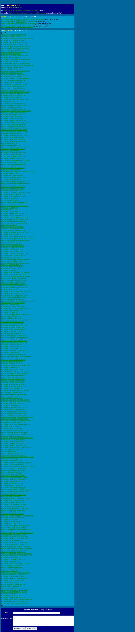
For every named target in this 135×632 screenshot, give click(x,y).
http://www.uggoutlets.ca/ (9, 588)
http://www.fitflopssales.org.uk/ (11, 398)
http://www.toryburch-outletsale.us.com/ (14, 337)
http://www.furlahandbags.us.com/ (12, 502)
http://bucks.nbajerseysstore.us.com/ (13, 449)
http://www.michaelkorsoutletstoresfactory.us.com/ (17, 65)
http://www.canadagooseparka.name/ (13, 445)
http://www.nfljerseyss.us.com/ (11, 367)
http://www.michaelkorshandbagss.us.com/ (15, 223)
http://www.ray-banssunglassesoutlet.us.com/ (16, 291)
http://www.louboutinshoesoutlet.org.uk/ (14, 419)
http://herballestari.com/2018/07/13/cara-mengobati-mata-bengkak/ (23, 19)
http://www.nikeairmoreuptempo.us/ (13, 470)
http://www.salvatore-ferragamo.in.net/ (13, 202)
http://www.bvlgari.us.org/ (9, 289)
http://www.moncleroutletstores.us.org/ (14, 274)
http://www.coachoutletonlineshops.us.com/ (15, 92)
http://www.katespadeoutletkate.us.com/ (14, 42)
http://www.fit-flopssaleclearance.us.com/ (14, 286)
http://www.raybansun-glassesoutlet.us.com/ (15, 192)
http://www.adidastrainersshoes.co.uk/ (13, 597)
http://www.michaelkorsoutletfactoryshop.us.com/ (17, 457)
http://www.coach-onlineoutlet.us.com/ (14, 280)
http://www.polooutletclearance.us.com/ (14, 407)
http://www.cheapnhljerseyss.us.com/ (13, 139)
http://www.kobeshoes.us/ (9, 270)
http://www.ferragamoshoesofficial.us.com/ (15, 550)
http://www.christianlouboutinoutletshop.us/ (15, 46)
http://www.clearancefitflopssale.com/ (13, 569)
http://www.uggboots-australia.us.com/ (13, 35)
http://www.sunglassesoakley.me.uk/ (13, 267)
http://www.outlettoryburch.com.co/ (13, 384)
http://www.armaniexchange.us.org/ (13, 381)
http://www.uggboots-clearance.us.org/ (14, 386)
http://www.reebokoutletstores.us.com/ (13, 95)
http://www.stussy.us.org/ (9, 173)
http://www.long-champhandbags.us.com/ (15, 217)
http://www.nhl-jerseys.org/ (10, 211)
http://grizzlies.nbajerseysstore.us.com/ (13, 156)
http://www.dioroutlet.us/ (9, 143)
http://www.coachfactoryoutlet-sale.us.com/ (15, 122)
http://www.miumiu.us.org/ (10, 561)
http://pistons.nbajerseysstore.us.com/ (13, 455)
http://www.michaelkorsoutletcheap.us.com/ (15, 546)
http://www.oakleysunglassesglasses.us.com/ (15, 63)
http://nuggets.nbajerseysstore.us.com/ (13, 535)
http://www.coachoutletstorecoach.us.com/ (15, 390)
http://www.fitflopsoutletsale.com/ (12, 362)
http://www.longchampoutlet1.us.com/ (13, 50)
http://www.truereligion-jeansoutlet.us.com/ (15, 272)
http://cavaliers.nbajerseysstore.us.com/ (14, 130)
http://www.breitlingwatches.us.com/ (13, 282)
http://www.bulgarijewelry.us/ (11, 242)
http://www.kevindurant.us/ (10, 352)
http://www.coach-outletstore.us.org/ (13, 168)
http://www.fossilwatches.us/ (10, 594)
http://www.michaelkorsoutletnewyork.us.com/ (16, 548)
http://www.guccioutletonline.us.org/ (13, 149)
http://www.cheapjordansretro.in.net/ (13, 162)
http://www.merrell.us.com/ (10, 234)
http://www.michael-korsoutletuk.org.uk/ (14, 371)
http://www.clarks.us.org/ (9, 459)
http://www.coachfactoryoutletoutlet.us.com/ (15, 373)
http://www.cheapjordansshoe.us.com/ (13, 185)
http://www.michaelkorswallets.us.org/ (13, 474)
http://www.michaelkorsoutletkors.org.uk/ (14, 491)
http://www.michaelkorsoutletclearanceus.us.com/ (17, 236)
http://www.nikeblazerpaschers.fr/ (12, 403)
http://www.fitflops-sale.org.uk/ (11, 318)
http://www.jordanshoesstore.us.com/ (13, 360)
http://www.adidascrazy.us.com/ (11, 107)
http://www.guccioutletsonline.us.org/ (13, 116)
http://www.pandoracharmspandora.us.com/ (15, 259)
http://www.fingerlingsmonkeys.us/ (12, 440)
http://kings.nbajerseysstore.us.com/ (12, 248)
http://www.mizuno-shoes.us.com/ (12, 204)
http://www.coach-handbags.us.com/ (13, 177)
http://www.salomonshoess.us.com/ (12, 333)
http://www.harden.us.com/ (10, 200)
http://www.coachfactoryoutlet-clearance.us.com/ (17, 417)
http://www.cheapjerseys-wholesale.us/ (14, 574)
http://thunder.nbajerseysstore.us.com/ (13, 61)
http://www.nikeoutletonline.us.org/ (12, 86)
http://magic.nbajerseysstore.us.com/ (13, 379)
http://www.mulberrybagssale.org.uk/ (13, 487)
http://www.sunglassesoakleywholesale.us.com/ (16, 554)
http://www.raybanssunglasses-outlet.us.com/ (16, 111)
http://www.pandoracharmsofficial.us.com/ (15, 183)
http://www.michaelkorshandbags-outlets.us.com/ (17, 516)
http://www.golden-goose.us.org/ (12, 430)
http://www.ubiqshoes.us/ (9, 208)
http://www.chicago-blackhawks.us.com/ (14, 536)
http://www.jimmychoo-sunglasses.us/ (13, 329)
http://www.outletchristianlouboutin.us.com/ (15, 498)
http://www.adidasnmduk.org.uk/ (12, 567)
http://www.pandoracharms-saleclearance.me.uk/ (17, 438)
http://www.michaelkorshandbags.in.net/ (14, 478)
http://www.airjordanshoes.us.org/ (12, 331)
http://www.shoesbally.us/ (9, 209)
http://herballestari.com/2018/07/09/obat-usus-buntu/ (18, 21)
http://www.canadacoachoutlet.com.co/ (14, 135)
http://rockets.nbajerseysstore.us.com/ (13, 80)
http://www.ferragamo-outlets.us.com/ (13, 124)
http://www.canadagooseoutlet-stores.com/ (15, 166)
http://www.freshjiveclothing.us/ (11, 175)
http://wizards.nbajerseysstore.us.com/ (13, 394)
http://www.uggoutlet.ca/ (9, 225)
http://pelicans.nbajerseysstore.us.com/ (13, 495)
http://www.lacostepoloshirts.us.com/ (13, 377)
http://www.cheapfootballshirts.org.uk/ (13, 297)
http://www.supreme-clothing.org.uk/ (13, 284)
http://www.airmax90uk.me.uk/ (11, 344)
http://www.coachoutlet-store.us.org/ (13, 306)
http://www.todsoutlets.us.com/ (11, 36)
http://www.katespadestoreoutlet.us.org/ (14, 84)
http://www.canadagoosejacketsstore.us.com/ (16, 314)
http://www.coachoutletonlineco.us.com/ (14, 141)
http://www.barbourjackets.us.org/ (12, 67)
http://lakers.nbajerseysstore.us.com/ (13, 303)
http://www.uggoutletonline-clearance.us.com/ (16, 356)
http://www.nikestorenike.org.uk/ (12, 310)
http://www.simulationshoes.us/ (11, 265)
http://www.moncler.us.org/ (10, 405)
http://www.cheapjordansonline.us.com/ (14, 341)
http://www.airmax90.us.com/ (11, 426)
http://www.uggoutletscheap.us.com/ (13, 584)
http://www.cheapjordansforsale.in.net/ (13, 479)
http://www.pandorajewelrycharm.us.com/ (15, 94)
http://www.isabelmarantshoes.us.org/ (13, 476)
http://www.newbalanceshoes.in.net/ (13, 88)
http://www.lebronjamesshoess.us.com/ (14, 500)
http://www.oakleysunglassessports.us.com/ (15, 48)
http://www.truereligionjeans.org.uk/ (13, 552)
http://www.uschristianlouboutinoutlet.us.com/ (16, 434)
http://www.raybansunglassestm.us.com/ (14, 590)
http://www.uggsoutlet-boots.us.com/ (13, 375)
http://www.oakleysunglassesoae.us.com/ (14, 99)
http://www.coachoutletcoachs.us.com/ (13, 152)
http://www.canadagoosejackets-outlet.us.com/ (16, 462)
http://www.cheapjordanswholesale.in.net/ (15, 538)
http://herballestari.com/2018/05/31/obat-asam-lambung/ (19, 23)
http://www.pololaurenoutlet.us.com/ (13, 221)
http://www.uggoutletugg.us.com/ (12, 580)
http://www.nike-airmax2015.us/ (11, 460)
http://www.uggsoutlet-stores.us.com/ (13, 90)
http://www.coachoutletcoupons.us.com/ (14, 432)
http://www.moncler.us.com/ (10, 497)
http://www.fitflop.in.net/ (9, 451)
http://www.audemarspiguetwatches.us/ (14, 441)
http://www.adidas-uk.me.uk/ (10, 363)
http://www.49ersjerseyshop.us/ (11, 97)
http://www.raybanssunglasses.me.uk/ (13, 255)
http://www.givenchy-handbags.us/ (12, 464)
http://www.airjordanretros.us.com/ (12, 576)
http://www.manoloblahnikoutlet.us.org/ (14, 350)
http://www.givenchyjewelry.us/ (11, 392)
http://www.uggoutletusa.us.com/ (12, 369)
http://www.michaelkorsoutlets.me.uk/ (13, 413)
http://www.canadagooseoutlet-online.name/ (15, 508)
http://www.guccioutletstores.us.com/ (13, 113)
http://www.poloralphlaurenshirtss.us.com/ (15, 240)
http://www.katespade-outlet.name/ (12, 227)
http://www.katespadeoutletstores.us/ (13, 126)
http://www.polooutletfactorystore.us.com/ (15, 160)
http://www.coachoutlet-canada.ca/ (12, 268)
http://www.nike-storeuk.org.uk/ (11, 388)
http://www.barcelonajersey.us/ (11, 57)
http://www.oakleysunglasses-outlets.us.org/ (15, 601)
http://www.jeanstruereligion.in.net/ (12, 565)
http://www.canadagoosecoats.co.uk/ (13, 120)
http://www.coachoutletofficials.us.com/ (14, 540)
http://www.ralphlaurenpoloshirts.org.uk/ (14, 52)
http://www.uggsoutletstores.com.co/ (13, 493)
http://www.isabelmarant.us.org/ (11, 244)
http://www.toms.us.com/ (9, 312)
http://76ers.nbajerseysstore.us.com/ (12, 382)
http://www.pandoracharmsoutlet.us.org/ (14, 132)
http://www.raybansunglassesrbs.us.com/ (14, 44)
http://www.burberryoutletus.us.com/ (13, 187)
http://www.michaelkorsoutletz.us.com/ (14, 531)
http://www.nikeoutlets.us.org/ (11, 586)
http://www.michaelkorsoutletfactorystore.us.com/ (17, 466)
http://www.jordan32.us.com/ (10, 316)
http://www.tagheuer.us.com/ (10, 179)
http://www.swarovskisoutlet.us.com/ (13, 75)
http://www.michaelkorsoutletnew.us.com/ (15, 263)
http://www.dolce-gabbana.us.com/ (12, 40)
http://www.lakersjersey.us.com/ (11, 428)
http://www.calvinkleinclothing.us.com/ (14, 592)
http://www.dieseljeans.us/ (9, 557)
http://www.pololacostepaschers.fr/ (12, 293)
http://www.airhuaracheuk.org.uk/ (12, 118)
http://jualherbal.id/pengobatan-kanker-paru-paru (17, 27)
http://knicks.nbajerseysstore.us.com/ (13, 230)
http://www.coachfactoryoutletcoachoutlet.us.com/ (17, 171)
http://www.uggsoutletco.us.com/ (12, 481)
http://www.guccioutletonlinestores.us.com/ (15, 71)
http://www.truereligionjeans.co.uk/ (12, 299)
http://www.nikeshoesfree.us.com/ (12, 506)
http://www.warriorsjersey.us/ (10, 145)
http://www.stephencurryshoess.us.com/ (14, 76)
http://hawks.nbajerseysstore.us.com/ (13, 354)
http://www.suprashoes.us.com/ (11, 133)
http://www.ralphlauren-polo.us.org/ (13, 346)
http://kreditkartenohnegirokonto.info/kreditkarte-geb (21, 10)
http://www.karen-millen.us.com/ (12, 324)
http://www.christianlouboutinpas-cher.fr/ (14, 206)
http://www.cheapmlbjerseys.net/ (12, 261)
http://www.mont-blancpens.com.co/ (13, 103)
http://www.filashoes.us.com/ (10, 595)
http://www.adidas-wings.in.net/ (11, 73)
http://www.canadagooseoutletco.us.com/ (14, 443)
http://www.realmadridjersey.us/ (11, 485)
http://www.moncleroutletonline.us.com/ (14, 295)
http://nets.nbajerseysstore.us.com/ (12, 229)
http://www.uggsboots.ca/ (9, 198)
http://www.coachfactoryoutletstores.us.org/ (15, 147)
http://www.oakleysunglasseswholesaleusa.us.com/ (18, 301)
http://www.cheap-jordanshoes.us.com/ (14, 213)
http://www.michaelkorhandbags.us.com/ (14, 232)
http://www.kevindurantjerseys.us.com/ (14, 358)
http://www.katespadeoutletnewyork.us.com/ (15, 401)
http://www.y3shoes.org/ (9, 519)
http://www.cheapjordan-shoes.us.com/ (14, 335)
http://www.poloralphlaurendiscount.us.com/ (15, 365)
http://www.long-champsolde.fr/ (11, 453)
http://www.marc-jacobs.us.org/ (11, 114)
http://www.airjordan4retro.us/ (11, 151)
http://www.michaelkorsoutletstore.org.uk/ (15, 137)
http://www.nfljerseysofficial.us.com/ (13, 327)
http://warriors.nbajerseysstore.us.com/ (13, 559)
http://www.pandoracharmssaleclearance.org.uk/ (17, 308)
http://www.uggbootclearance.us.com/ (13, 415)
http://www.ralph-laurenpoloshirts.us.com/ (15, 563)
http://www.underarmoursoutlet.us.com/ (14, 164)
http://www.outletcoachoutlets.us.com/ (13, 194)
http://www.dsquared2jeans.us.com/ (13, 517)
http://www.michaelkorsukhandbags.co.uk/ (15, 525)
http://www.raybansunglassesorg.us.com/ (14, 56)
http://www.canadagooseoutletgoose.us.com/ (15, 421)
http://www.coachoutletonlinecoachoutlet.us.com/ (17, 238)
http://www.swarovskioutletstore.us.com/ (14, 603)
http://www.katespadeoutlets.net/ (11, 472)
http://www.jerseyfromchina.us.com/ (13, 436)
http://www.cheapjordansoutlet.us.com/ (14, 105)
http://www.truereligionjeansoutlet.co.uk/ (14, 325)
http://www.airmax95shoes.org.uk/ (12, 249)
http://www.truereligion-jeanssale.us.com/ (14, 287)
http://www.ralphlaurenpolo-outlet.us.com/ (15, 128)
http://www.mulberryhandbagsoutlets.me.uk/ (15, 59)
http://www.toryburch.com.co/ (11, 512)
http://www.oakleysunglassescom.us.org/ (14, 219)
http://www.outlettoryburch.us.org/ (12, 521)
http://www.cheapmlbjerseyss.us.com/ (13, 109)
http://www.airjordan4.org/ (10, 305)
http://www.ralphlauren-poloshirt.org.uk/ (14, 82)
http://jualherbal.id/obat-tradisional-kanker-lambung (18, 25)
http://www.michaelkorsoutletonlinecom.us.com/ (17, 38)
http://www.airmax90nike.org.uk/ (12, 251)
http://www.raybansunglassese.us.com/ (14, 411)
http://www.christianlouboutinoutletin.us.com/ (16, 529)
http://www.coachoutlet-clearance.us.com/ (15, 400)
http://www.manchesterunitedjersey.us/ (13, 158)
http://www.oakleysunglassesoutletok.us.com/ (16, 339)
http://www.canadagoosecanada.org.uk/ (14, 409)
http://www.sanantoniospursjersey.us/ (13, 422)
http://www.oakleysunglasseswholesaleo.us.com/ (17, 533)
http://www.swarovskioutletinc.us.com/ (14, 154)
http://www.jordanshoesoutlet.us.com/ (13, 504)
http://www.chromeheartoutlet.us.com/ (13, 510)
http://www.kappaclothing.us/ (10, 582)
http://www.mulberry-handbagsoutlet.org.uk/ (15, 276)
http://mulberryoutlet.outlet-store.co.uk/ (14, 181)
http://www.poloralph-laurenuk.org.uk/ (14, 527)
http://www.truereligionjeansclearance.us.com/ (16, 447)
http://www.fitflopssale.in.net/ (10, 54)
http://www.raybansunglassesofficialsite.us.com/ (17, 489)
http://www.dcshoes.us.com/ (10, 170)
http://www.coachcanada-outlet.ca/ (12, 514)
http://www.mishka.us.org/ (9, 348)
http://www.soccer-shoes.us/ (10, 101)
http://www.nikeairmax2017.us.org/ (12, 544)
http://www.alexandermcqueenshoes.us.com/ (15, 424)
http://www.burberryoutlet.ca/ (10, 523)
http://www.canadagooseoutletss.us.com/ (14, 343)
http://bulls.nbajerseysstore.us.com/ (12, 322)
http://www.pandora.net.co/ (10, 396)
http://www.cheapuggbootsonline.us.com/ (14, 578)
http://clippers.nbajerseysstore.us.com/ (13, 468)
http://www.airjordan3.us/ (9, 571)
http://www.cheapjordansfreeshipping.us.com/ (16, 320)
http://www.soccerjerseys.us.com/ (12, 483)
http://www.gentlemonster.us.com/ (12, 215)
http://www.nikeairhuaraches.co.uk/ (12, 246)
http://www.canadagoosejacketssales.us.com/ (16, 78)
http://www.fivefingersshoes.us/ (11, 69)
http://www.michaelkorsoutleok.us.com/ (14, 196)
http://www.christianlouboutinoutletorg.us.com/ (16, 555)
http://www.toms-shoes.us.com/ (11, 257)
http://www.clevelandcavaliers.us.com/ (13, 278)
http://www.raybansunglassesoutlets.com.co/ (15, 573)
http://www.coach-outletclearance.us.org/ (14, 542)
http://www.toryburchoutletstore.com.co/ (14, 253)
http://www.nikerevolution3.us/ (11, 190)
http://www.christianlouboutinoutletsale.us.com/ (16, 599)
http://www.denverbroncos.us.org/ (12, 189)
